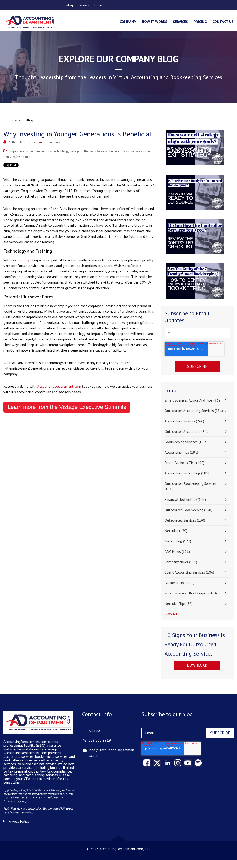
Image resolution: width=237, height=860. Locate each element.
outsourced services (185, 520)
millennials (88, 151)
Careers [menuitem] (83, 5)
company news (181, 562)
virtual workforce (138, 151)
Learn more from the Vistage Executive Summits (67, 407)
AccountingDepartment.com (59, 386)
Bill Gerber (27, 142)
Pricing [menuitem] (200, 21)
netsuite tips (179, 603)
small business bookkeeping (191, 593)
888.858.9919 (100, 740)
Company (13, 120)
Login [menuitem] (98, 5)
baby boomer (22, 157)
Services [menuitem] (180, 21)
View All (171, 614)
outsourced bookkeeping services (191, 486)
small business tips (184, 462)
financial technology (111, 151)
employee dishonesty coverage (34, 749)
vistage (75, 151)
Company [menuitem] (128, 21)
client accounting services (189, 572)
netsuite (176, 530)
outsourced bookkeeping (188, 509)
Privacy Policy (18, 821)
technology (60, 151)
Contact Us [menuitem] (223, 21)
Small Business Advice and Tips (193, 400)
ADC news (177, 551)
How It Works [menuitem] (154, 21)
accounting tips (181, 452)
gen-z (7, 157)
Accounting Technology (36, 151)
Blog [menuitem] (69, 5)
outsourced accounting (187, 431)
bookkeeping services (186, 441)
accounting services (184, 421)
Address (95, 730)
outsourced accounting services (194, 410)
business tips (179, 582)
